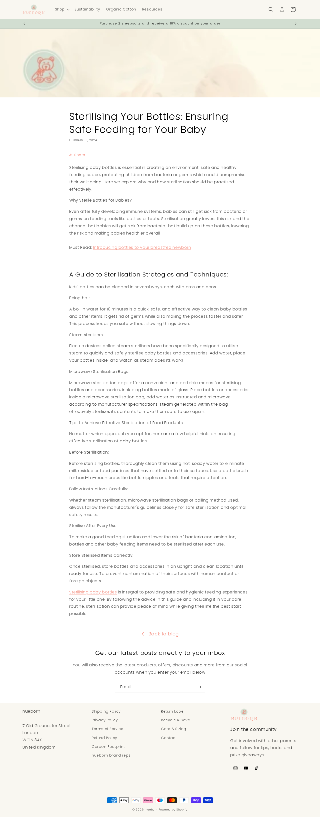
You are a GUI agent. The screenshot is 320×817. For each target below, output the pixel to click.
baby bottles (93, 592)
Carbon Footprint (108, 746)
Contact (169, 737)
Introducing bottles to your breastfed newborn (142, 247)
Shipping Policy (106, 711)
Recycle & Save (175, 720)
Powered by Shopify (173, 810)
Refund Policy (104, 737)
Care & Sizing (173, 728)
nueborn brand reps (111, 755)
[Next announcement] (295, 23)
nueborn (152, 810)
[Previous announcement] (24, 23)
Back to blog (163, 634)
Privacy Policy (105, 720)
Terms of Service (108, 728)
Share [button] (79, 154)
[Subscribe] (199, 687)
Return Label (172, 711)
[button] (62, 9)
